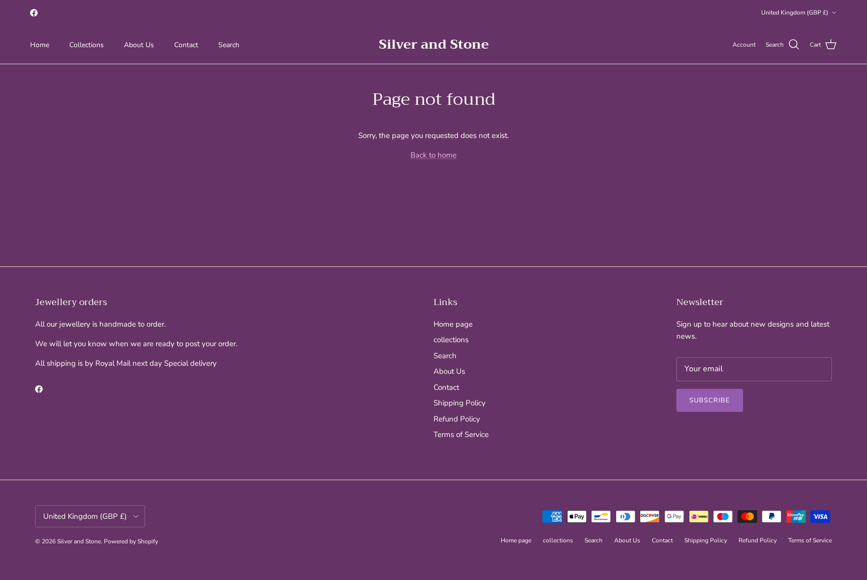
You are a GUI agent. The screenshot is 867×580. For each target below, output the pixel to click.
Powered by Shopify (131, 541)
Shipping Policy (460, 403)
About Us (139, 45)
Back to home (433, 155)
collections (451, 340)
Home (39, 45)
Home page (453, 324)
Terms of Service (461, 434)
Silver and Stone (79, 541)
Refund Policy (457, 419)
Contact (186, 45)
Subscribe (709, 400)
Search (228, 45)
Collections (86, 45)
